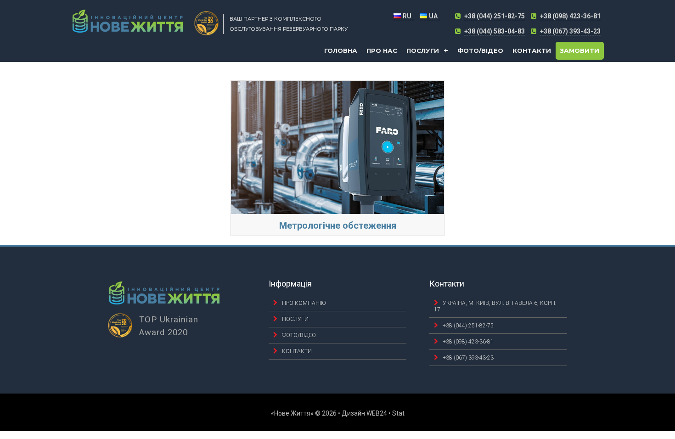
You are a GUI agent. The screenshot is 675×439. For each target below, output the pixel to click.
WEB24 (376, 413)
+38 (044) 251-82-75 (494, 16)
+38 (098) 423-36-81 (570, 16)
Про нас (381, 50)
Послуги (422, 50)
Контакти (531, 50)
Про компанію (304, 303)
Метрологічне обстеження (337, 225)
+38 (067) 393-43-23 (570, 31)
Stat (398, 413)
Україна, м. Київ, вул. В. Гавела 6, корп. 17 (495, 306)
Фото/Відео (480, 50)
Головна (340, 50)
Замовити (579, 50)
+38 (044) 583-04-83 (494, 31)
